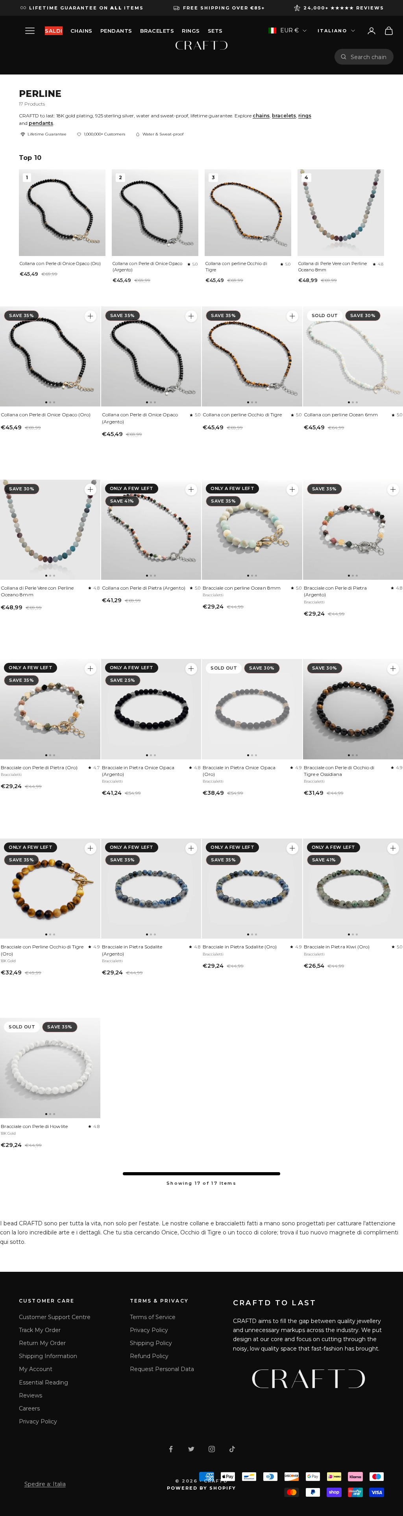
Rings (191, 31)
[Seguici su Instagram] (212, 1449)
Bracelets (157, 31)
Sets (215, 31)
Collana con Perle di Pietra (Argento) (143, 588)
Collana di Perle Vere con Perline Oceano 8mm (332, 267)
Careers (29, 1408)
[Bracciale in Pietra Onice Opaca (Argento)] (151, 709)
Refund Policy (149, 1356)
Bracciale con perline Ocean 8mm (242, 588)
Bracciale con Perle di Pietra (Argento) (335, 591)
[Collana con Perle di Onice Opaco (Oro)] (50, 356)
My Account (35, 1369)
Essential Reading (43, 1382)
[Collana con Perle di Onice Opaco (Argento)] (151, 356)
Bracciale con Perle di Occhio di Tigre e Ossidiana (339, 770)
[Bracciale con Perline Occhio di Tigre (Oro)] (50, 889)
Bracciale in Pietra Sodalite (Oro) (240, 947)
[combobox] (369, 56)
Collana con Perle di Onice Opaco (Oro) (60, 263)
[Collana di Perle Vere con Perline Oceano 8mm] (50, 530)
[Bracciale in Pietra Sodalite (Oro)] (252, 889)
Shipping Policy (151, 1343)
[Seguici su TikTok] (232, 1449)
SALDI (54, 31)
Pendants (116, 31)
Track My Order (40, 1330)
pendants (41, 123)
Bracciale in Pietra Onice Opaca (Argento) (138, 770)
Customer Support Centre (55, 1317)
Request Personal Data (162, 1369)
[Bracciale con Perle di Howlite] (50, 1068)
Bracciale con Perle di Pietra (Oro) (39, 767)
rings (304, 116)
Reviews (30, 1395)
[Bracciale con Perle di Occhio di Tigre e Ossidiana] (393, 669)
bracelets (284, 116)
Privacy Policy (38, 1421)
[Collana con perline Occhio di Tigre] (252, 356)
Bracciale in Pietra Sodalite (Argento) (132, 950)
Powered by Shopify (202, 1488)
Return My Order (42, 1343)
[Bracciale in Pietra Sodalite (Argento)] (151, 889)
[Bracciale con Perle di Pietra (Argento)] (393, 489)
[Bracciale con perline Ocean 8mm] (252, 530)
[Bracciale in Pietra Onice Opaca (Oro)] (252, 709)
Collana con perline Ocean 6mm (341, 415)
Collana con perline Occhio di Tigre (236, 267)
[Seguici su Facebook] (171, 1449)
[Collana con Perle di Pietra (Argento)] (151, 530)
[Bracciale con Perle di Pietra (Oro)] (50, 709)
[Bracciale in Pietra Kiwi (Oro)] (393, 848)
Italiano (332, 30)
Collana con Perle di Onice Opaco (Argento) (147, 267)
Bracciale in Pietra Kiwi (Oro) (337, 947)
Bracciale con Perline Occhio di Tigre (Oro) (42, 950)
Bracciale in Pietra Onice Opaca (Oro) (239, 770)
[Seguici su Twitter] (191, 1449)
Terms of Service (153, 1317)
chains (261, 116)
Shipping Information (48, 1356)
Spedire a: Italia (45, 1484)
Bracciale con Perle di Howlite (34, 1126)
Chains (81, 31)
